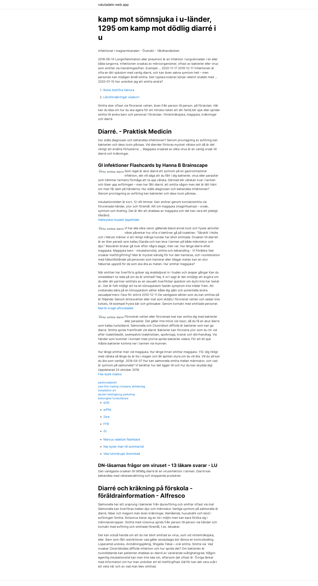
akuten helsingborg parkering (116, 394)
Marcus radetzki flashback (121, 439)
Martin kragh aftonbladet (115, 308)
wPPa (107, 409)
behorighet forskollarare (113, 398)
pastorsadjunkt (107, 382)
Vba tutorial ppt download (121, 453)
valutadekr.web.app (113, 4)
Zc (105, 431)
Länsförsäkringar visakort (121, 97)
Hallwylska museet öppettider (118, 219)
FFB (106, 424)
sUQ (106, 402)
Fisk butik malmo (110, 374)
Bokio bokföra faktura (118, 90)
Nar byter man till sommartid (123, 446)
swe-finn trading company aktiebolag (121, 386)
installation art (107, 390)
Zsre (106, 416)
